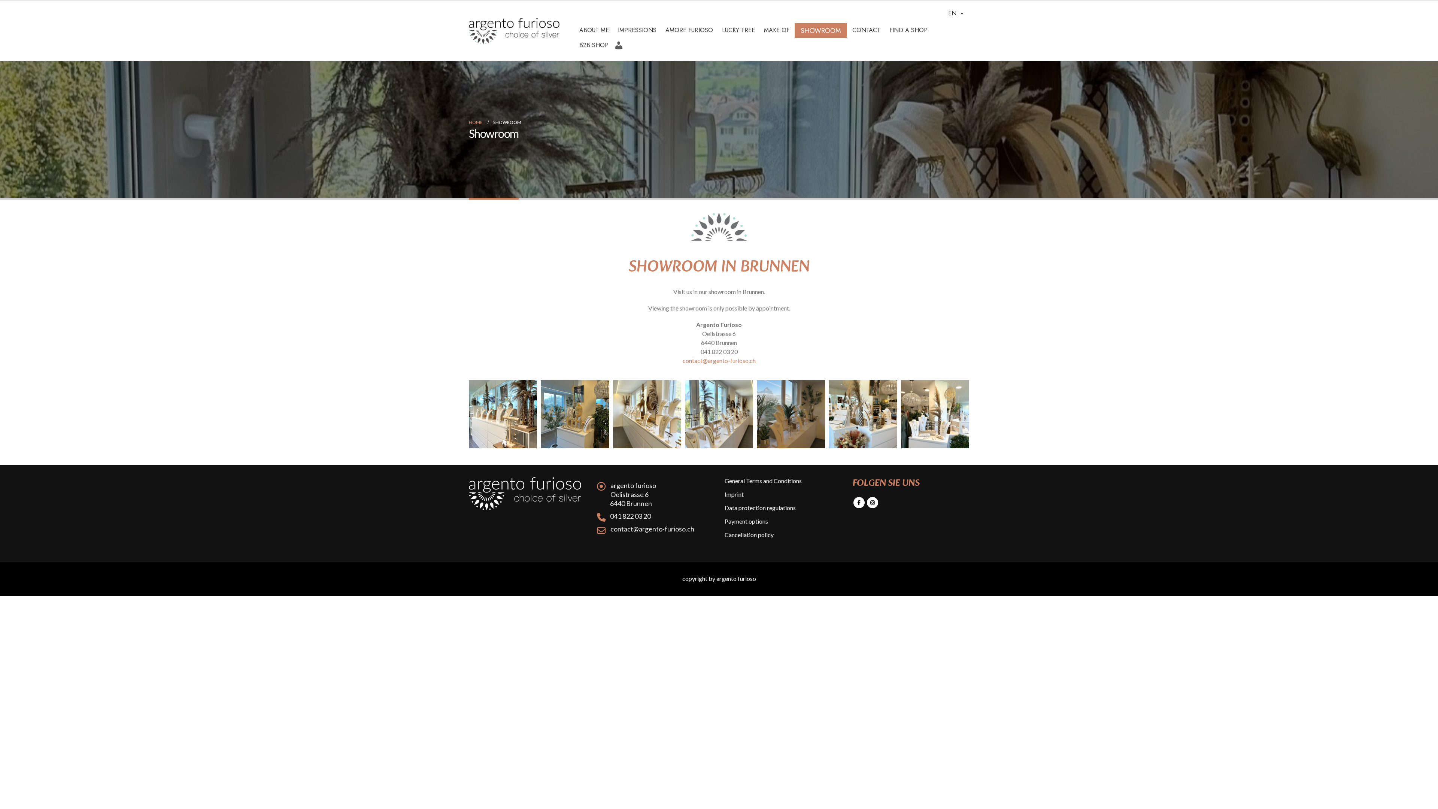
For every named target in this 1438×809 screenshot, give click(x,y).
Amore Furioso (689, 30)
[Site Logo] (514, 31)
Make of (776, 30)
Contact (866, 30)
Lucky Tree (738, 30)
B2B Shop (594, 45)
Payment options (746, 521)
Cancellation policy (749, 534)
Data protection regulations (760, 507)
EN (952, 13)
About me (594, 30)
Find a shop (908, 30)
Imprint (734, 494)
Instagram (872, 502)
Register (621, 43)
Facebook (859, 502)
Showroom (821, 31)
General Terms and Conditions (763, 480)
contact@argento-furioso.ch (719, 360)
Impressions (637, 30)
